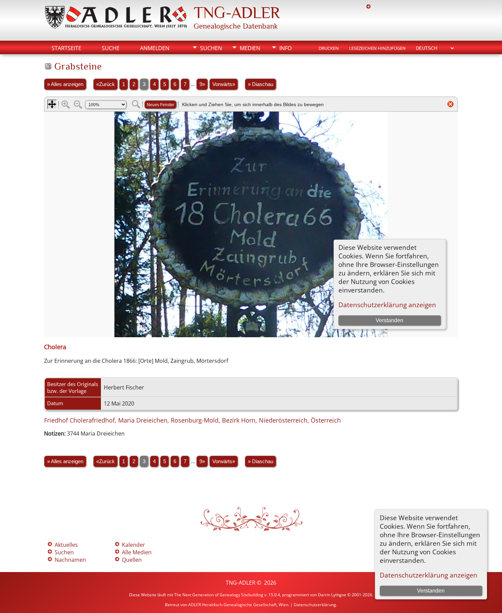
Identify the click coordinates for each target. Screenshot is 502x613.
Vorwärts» (223, 84)
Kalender (133, 544)
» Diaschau (260, 84)
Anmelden (154, 48)
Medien (250, 48)
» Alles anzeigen (65, 84)
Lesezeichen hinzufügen (377, 48)
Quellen (132, 560)
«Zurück (105, 84)
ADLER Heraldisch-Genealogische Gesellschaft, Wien (238, 605)
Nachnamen (70, 560)
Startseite (66, 48)
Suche (111, 48)
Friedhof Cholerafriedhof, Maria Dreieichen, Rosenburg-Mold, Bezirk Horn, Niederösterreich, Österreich (192, 420)
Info (285, 48)
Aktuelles (66, 544)
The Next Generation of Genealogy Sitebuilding (218, 595)
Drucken (329, 48)
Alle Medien (137, 552)
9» (202, 84)
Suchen (211, 48)
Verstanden (431, 591)
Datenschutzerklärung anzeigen (428, 575)
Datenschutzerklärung (315, 605)
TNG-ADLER (237, 12)
